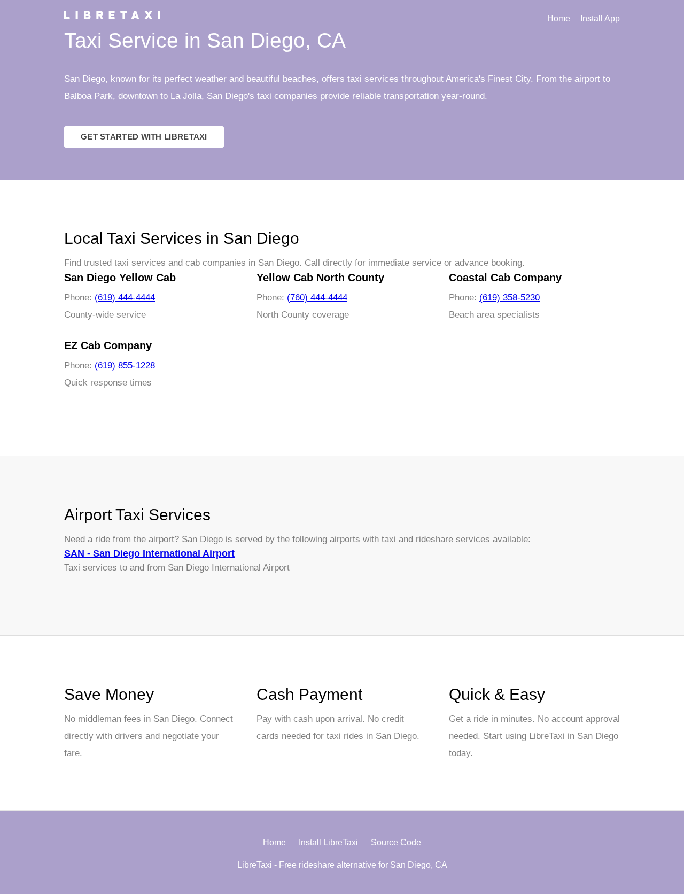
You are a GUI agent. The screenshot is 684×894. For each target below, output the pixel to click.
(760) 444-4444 (317, 297)
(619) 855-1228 (125, 365)
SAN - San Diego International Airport (149, 553)
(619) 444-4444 (125, 297)
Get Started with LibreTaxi (144, 136)
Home (558, 18)
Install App (600, 18)
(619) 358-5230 (509, 297)
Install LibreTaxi (328, 842)
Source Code (396, 842)
